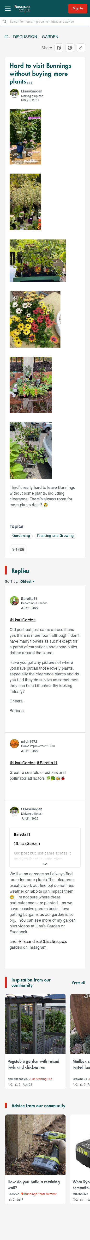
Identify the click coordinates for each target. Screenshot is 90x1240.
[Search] (5, 21)
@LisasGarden (23, 619)
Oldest (26, 581)
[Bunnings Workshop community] (22, 8)
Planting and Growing (55, 536)
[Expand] (45, 864)
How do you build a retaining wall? (34, 1184)
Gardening (21, 536)
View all (78, 982)
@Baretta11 (46, 762)
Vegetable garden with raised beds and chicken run (33, 1064)
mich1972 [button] (29, 741)
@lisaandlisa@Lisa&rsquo (41, 941)
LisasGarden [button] (31, 91)
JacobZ (13, 1194)
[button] (14, 93)
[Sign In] (77, 9)
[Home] (6, 37)
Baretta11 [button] (29, 598)
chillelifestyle (18, 1079)
